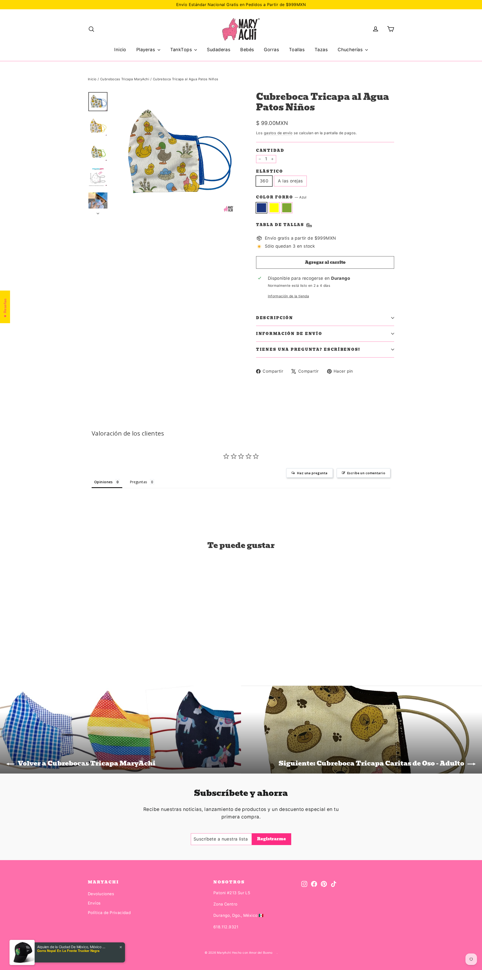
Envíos (94, 903)
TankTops (181, 49)
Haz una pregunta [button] (312, 473)
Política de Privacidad (109, 912)
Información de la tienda (288, 296)
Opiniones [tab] (103, 481)
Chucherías (351, 49)
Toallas (297, 49)
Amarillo (274, 207)
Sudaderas (218, 49)
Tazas (321, 49)
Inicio (120, 49)
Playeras (146, 49)
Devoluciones (101, 893)
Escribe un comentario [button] (366, 473)
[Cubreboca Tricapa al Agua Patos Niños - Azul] (91, 647)
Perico (286, 207)
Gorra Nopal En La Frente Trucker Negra (68, 951)
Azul (261, 207)
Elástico (269, 171)
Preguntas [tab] (138, 481)
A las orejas (290, 180)
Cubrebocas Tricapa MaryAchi (124, 79)
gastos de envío (278, 133)
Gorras (271, 49)
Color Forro (281, 197)
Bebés (247, 49)
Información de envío (289, 333)
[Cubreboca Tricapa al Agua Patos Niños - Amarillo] (97, 647)
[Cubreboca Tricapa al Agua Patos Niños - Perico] (103, 647)
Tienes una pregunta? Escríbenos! (308, 349)
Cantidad (270, 151)
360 (264, 180)
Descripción (274, 318)
